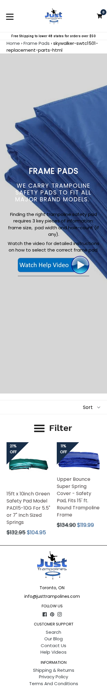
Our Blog (53, 639)
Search (53, 632)
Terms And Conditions (53, 683)
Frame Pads (36, 43)
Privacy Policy (53, 677)
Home (13, 43)
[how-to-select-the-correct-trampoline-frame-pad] (53, 272)
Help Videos (53, 652)
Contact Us (53, 645)
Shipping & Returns (53, 670)
